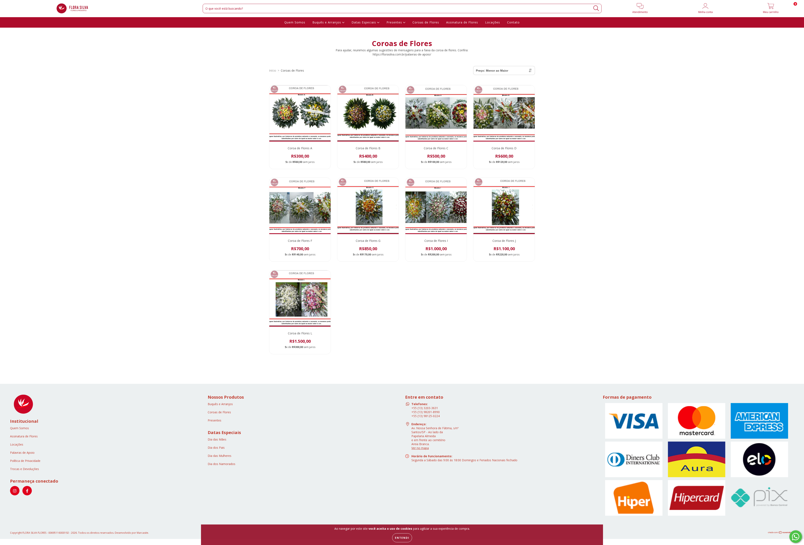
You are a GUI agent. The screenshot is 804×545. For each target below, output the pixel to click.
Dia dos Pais (216, 448)
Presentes (395, 22)
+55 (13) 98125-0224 (425, 416)
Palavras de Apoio (22, 453)
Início (272, 70)
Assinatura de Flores (462, 22)
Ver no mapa (420, 448)
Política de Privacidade (25, 461)
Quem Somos (294, 22)
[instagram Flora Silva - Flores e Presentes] (14, 490)
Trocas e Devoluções (24, 469)
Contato (513, 22)
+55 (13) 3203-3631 (424, 408)
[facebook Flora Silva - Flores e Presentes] (27, 490)
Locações (492, 22)
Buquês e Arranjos (327, 22)
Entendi (402, 538)
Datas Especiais (364, 22)
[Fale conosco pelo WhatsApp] (795, 536)
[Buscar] (596, 8)
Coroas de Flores (425, 22)
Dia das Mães (217, 439)
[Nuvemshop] (781, 533)
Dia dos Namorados (221, 464)
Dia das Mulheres (219, 456)
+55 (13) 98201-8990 (425, 412)
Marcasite (142, 533)
